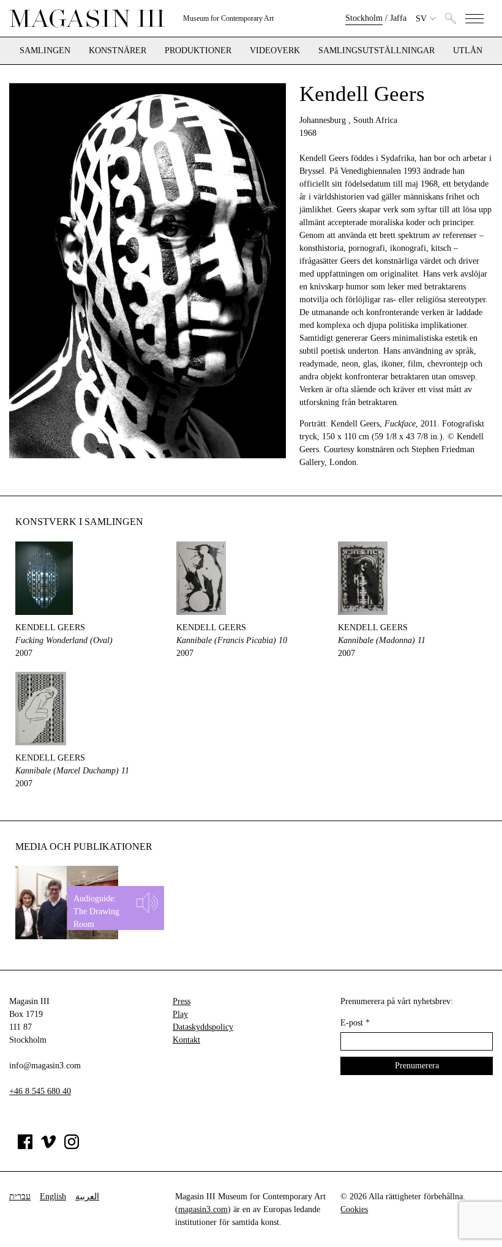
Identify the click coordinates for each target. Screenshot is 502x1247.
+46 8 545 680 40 (40, 1091)
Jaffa (398, 18)
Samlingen (45, 51)
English (53, 1196)
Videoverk (275, 51)
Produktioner (198, 51)
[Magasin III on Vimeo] (48, 1146)
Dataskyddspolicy (203, 1027)
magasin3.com (203, 1209)
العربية (87, 1196)
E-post (355, 1022)
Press (181, 1001)
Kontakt (186, 1039)
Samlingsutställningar (376, 51)
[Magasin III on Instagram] (71, 1146)
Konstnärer (117, 51)
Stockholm (364, 18)
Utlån (467, 51)
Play (180, 1014)
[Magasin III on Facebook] (25, 1146)
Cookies (354, 1209)
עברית (20, 1196)
